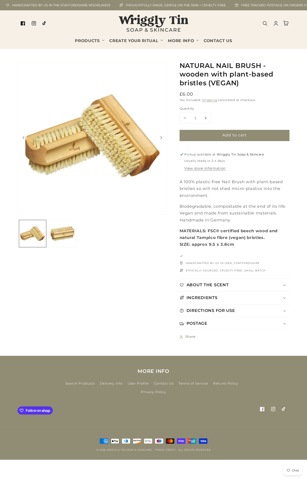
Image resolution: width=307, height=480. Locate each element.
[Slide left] (23, 137)
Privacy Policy (153, 392)
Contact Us (164, 383)
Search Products (80, 383)
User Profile (138, 383)
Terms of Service (193, 383)
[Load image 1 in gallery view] (32, 233)
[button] (89, 40)
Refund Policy (225, 383)
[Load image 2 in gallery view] (62, 233)
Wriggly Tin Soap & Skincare (129, 449)
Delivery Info (111, 383)
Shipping (209, 100)
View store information (205, 168)
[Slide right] (161, 137)
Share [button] (190, 336)
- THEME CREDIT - (165, 449)
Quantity (187, 108)
